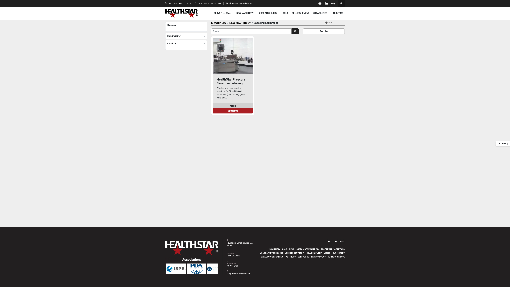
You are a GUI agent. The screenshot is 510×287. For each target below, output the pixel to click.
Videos (327, 253)
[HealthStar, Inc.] (191, 248)
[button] (245, 13)
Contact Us (233, 111)
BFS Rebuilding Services (333, 249)
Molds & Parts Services (271, 253)
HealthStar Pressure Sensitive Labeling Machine (231, 81)
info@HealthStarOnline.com (240, 3)
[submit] (295, 31)
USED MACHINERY (268, 13)
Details (233, 106)
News (291, 249)
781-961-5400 (215, 3)
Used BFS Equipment (294, 253)
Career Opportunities (272, 257)
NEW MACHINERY (245, 13)
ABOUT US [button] (338, 13)
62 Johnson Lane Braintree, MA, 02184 (240, 244)
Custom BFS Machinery (307, 249)
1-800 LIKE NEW (184, 3)
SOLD (285, 13)
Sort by (324, 31)
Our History (339, 253)
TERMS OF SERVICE (336, 257)
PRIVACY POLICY (318, 257)
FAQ (286, 257)
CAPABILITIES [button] (320, 13)
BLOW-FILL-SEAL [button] (222, 13)
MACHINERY (274, 249)
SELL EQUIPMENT (300, 13)
